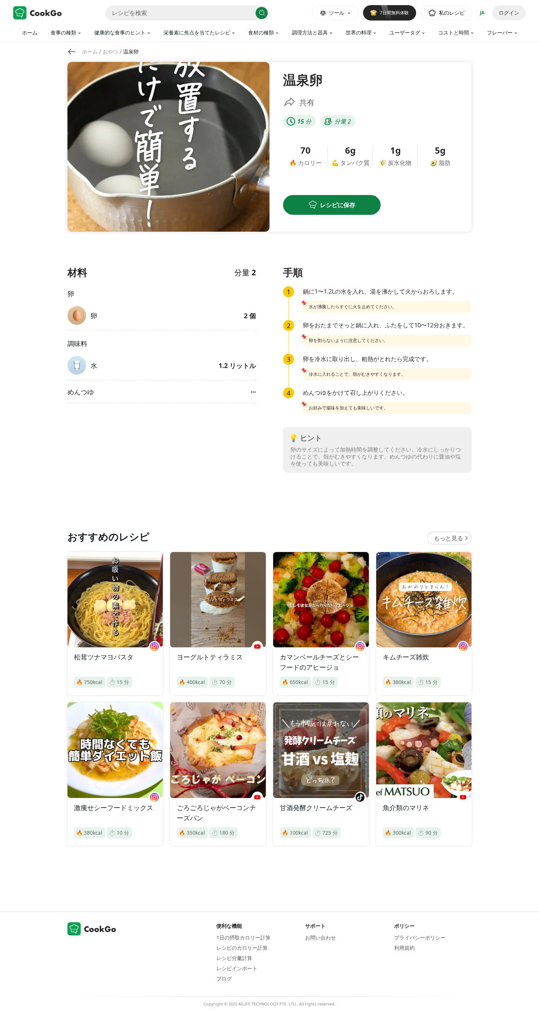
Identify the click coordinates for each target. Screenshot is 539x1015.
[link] (90, 51)
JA (482, 13)
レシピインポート (236, 968)
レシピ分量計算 (234, 958)
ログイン (509, 12)
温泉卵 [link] (131, 51)
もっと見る (448, 538)
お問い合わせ (320, 937)
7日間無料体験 (394, 13)
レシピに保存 (337, 205)
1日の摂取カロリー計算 (243, 937)
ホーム (29, 32)
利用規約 (404, 947)
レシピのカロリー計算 (242, 947)
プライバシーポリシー (419, 937)
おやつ (110, 51)
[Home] (37, 12)
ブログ (224, 978)
